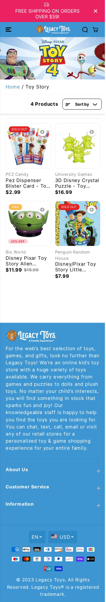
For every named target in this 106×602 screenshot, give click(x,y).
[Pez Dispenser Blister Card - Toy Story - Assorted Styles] (28, 146)
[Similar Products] (42, 132)
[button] (9, 29)
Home (13, 87)
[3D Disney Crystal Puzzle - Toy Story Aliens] (77, 146)
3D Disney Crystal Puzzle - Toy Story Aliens (77, 183)
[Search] (85, 30)
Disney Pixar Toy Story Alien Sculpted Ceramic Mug (27, 261)
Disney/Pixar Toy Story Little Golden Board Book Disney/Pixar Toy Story (77, 266)
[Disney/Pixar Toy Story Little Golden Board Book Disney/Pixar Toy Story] (77, 223)
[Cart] (95, 30)
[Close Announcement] (95, 11)
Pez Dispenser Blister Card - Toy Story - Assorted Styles (27, 183)
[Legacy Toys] (53, 29)
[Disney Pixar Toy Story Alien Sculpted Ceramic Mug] (28, 223)
